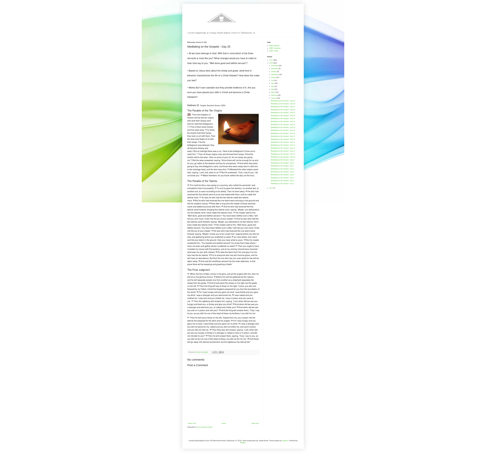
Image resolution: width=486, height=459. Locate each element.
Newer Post (192, 423)
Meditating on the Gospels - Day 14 (283, 145)
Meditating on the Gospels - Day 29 (283, 101)
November (275, 68)
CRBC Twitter (273, 51)
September (275, 74)
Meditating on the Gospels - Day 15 (283, 142)
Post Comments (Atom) (204, 427)
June (273, 83)
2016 (271, 63)
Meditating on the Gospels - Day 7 (282, 166)
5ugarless (285, 441)
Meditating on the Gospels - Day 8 (282, 163)
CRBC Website (274, 46)
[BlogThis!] (215, 352)
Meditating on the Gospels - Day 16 (283, 139)
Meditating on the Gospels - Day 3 (282, 178)
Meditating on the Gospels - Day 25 (283, 112)
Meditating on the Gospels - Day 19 (283, 130)
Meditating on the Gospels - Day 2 (282, 181)
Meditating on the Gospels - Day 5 (282, 172)
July (272, 80)
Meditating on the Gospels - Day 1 (282, 183)
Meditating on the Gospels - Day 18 (283, 133)
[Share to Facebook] (220, 352)
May (272, 86)
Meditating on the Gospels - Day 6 (282, 169)
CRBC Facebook (275, 48)
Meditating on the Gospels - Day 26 (283, 110)
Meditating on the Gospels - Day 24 (283, 116)
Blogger (243, 443)
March (273, 92)
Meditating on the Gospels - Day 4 (282, 175)
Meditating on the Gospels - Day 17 (283, 136)
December (275, 66)
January (274, 98)
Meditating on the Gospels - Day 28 (283, 104)
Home (224, 423)
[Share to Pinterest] (222, 352)
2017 (271, 60)
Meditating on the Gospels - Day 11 (283, 154)
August (273, 77)
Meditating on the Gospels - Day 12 (283, 151)
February (274, 95)
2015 (271, 188)
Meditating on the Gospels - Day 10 (283, 157)
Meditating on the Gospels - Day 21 (283, 124)
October (274, 71)
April (273, 89)
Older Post (255, 423)
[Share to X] (218, 352)
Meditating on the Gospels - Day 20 (283, 127)
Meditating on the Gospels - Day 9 (282, 160)
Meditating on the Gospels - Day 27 (283, 107)
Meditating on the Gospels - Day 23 (283, 118)
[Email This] (213, 352)
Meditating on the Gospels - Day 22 (283, 121)
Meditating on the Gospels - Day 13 (283, 148)
